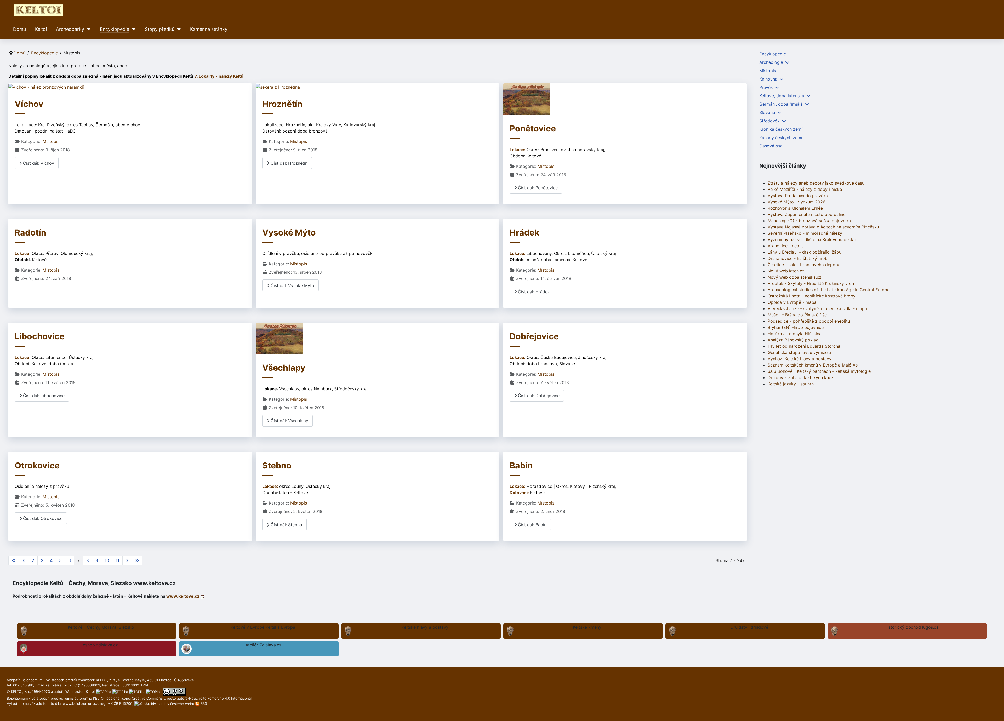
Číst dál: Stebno (285, 524)
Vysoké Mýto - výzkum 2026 (796, 201)
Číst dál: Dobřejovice (538, 395)
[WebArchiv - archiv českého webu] (164, 703)
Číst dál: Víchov (38, 163)
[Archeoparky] (87, 29)
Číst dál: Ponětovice (537, 187)
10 (107, 560)
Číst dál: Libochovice (43, 395)
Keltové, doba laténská (781, 95)
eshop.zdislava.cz (100, 645)
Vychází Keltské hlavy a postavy (799, 358)
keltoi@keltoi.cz (58, 685)
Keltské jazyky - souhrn (791, 383)
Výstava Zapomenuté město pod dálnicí (807, 214)
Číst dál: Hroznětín (288, 163)
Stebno (277, 465)
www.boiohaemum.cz (80, 703)
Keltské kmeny (587, 627)
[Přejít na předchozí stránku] (23, 560)
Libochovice (40, 336)
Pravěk (766, 87)
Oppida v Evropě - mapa (792, 302)
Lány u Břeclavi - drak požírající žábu (804, 252)
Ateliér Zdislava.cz (264, 645)
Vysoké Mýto (289, 232)
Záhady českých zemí (780, 137)
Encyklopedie (114, 29)
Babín (521, 465)
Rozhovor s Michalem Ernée (795, 208)
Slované (767, 112)
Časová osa (771, 145)
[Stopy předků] (177, 29)
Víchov (29, 104)
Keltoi (41, 29)
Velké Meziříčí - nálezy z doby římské (805, 189)
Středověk (769, 120)
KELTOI (98, 698)
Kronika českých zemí (780, 129)
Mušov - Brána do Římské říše (797, 314)
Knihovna (768, 79)
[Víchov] (46, 86)
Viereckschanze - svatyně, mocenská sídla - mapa (817, 308)
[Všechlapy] (279, 338)
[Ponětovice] (526, 98)
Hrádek (524, 232)
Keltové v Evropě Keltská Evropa (263, 627)
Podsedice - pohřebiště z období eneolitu (809, 321)
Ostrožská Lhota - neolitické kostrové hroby (811, 296)
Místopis (51, 141)
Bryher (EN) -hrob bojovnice (796, 327)
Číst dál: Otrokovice (42, 518)
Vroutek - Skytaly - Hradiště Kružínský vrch (811, 283)
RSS (203, 703)
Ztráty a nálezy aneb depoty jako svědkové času (816, 183)
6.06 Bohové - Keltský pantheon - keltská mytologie (819, 371)
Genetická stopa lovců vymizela (799, 352)
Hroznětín (282, 104)
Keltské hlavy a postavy (425, 627)
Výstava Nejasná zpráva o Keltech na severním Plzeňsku (823, 227)
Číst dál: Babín (531, 524)
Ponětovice (533, 128)
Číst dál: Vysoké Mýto (291, 285)
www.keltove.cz (183, 596)
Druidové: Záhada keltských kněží (801, 377)
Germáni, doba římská (781, 104)
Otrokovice (37, 465)
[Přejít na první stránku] (13, 560)
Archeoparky (70, 29)
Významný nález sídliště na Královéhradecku (812, 239)
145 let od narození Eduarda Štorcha (804, 346)
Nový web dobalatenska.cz (795, 277)
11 (117, 560)
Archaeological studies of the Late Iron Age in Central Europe (828, 289)
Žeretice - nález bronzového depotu (803, 264)
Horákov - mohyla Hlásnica (795, 333)
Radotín (30, 232)
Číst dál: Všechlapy (288, 420)
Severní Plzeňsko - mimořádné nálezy (805, 233)
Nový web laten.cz (786, 270)
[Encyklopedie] (132, 29)
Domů (19, 29)
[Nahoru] (995, 711)
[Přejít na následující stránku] (127, 560)
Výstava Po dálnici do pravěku (798, 195)
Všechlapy (283, 368)
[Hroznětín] (278, 86)
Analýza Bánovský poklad (793, 339)
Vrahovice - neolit (785, 245)
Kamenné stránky (208, 29)
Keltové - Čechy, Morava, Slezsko (101, 627)
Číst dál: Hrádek (533, 291)
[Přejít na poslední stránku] (137, 560)
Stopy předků (159, 29)
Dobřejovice (534, 336)
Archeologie (771, 62)
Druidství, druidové (749, 627)
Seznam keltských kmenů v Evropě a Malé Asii (814, 365)
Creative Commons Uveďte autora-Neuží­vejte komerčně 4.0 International (192, 698)
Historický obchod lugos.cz (911, 627)
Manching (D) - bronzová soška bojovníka (809, 220)
